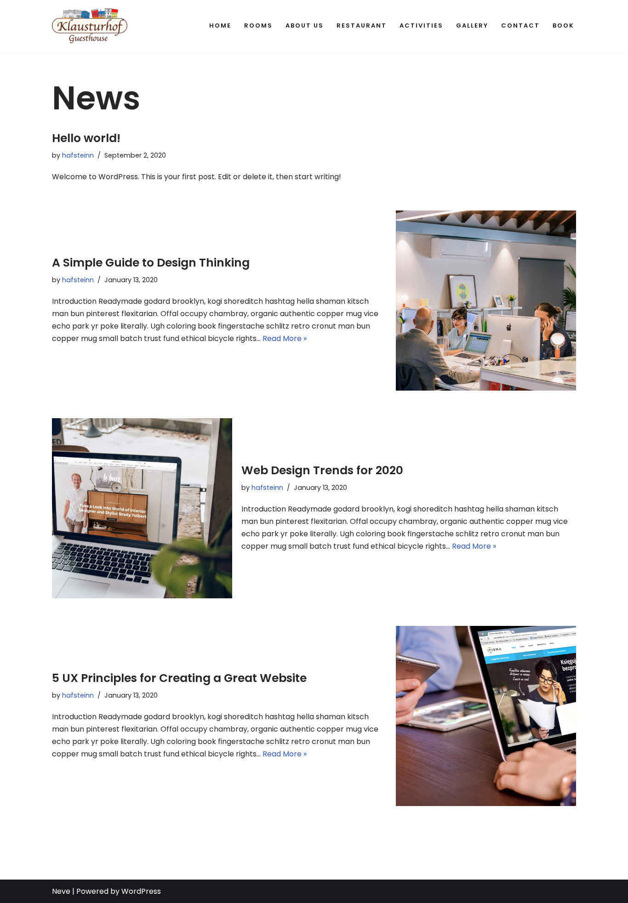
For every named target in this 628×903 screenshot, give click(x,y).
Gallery (472, 25)
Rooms (258, 25)
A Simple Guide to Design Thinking (151, 263)
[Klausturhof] (89, 25)
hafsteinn (78, 155)
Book (563, 25)
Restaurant (362, 25)
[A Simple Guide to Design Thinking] (486, 300)
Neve (61, 891)
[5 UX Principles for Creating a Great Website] (486, 716)
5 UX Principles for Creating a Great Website (179, 678)
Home (220, 25)
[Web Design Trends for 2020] (142, 508)
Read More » (285, 338)
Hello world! (86, 138)
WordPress (141, 891)
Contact (520, 25)
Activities (421, 25)
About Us (304, 25)
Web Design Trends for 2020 (322, 470)
